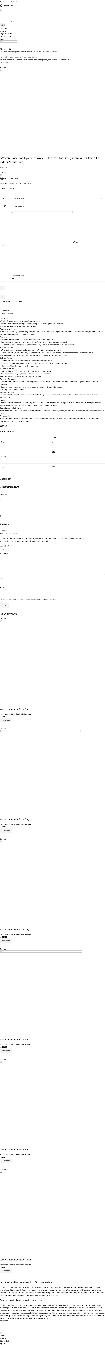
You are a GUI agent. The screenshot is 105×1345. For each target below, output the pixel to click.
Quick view (8, 1165)
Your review (5, 553)
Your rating (4, 546)
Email (2, 587)
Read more (29, 183)
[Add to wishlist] (2, 1145)
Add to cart (6, 301)
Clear (13, 278)
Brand (3, 245)
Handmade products (14, 57)
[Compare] (2, 1165)
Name (2, 578)
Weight (3, 206)
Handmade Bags (29, 57)
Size (2, 198)
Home (2, 57)
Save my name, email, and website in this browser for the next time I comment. (28, 600)
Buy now (19, 301)
